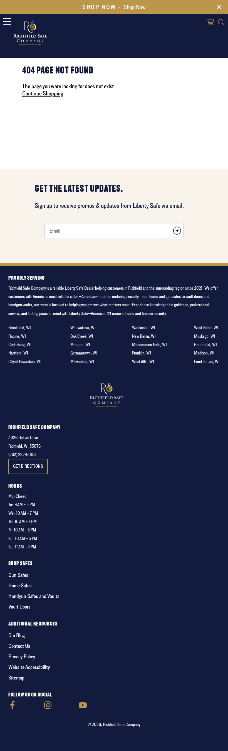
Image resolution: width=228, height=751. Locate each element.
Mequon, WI (80, 344)
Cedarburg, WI (19, 344)
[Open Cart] (211, 23)
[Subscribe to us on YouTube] (83, 707)
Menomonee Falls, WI (149, 344)
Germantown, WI (83, 353)
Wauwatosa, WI (83, 327)
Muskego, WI (204, 336)
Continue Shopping (42, 93)
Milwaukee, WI (82, 361)
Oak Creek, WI (81, 336)
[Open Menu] (7, 21)
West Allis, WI (143, 361)
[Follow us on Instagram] (48, 707)
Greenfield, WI (205, 344)
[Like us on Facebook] (12, 707)
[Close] (219, 8)
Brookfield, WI (19, 327)
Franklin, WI (141, 353)
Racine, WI (17, 336)
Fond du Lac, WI (207, 361)
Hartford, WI (18, 353)
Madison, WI (204, 353)
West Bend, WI (206, 327)
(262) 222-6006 (22, 454)
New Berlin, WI (144, 336)
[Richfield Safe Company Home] (37, 34)
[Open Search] (221, 23)
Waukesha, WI (143, 327)
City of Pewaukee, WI (24, 361)
